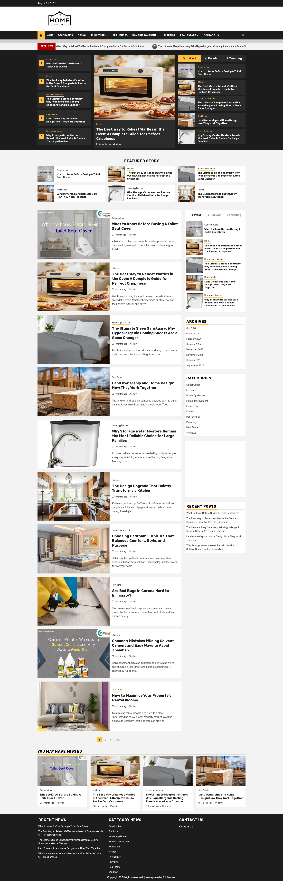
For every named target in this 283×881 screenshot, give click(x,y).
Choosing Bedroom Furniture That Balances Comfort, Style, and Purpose (143, 541)
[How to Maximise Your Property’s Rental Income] (74, 706)
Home (50, 35)
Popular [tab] (213, 58)
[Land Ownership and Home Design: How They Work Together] (186, 120)
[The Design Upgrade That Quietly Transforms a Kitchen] (186, 193)
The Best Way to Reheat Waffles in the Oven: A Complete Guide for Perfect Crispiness (60, 46)
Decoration (65, 35)
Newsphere (152, 877)
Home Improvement (144, 35)
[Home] (41, 35)
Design (82, 35)
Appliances (120, 35)
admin (118, 144)
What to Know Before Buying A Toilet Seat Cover (64, 65)
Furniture (98, 35)
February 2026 (194, 338)
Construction (52, 59)
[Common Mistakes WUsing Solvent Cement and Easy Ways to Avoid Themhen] (74, 653)
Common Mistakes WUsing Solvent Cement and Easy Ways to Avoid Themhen (143, 645)
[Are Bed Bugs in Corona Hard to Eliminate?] (74, 601)
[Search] (243, 35)
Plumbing (116, 635)
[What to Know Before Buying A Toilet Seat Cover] (186, 71)
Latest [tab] (191, 58)
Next (117, 739)
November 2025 (194, 354)
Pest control (117, 585)
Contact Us (211, 35)
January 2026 (193, 344)
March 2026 (192, 333)
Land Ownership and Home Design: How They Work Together (65, 120)
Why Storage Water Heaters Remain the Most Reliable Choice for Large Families (65, 138)
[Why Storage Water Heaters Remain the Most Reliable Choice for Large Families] (186, 136)
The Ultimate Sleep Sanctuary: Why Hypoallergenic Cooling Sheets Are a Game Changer (167, 46)
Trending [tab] (235, 58)
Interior (169, 35)
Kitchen (49, 76)
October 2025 (193, 360)
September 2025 (195, 365)
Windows (191, 432)
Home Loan (192, 406)
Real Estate (188, 35)
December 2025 (194, 349)
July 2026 (191, 328)
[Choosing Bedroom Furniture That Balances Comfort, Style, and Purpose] (74, 548)
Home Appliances (54, 131)
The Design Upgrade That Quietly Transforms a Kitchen (217, 195)
